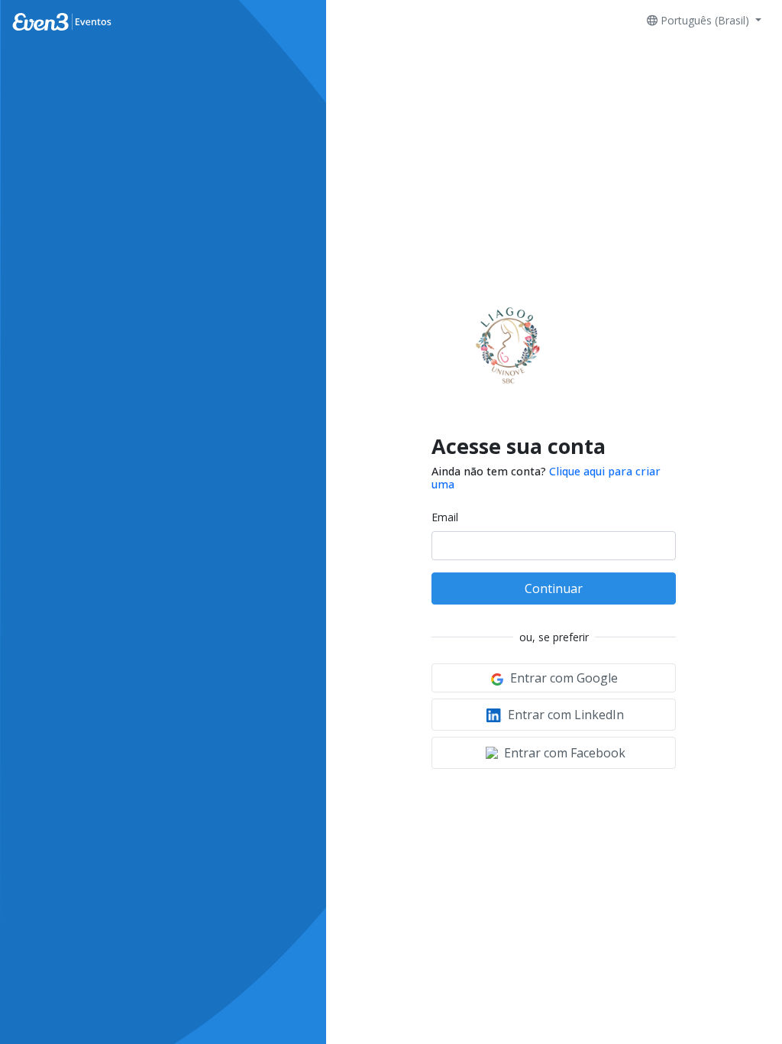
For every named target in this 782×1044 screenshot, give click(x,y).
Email (444, 517)
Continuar (554, 588)
